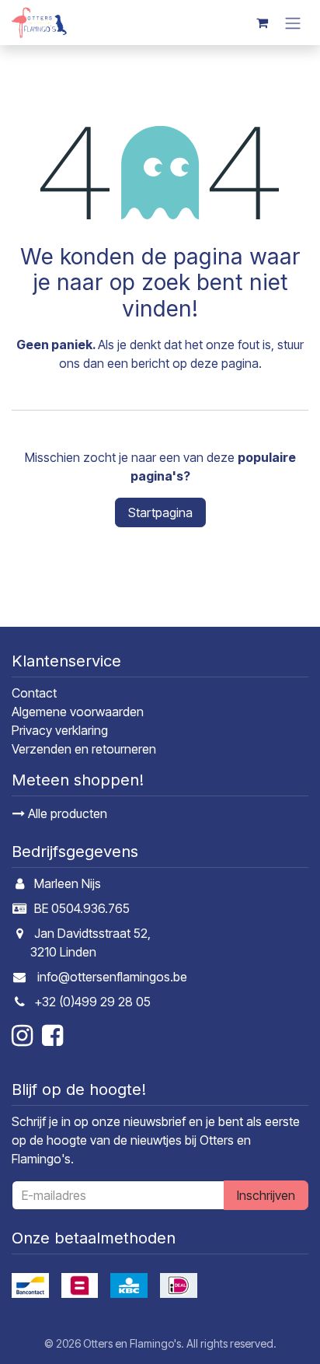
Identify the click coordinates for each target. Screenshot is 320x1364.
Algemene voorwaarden (78, 711)
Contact (34, 693)
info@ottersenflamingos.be (112, 977)
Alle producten (66, 813)
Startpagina (160, 512)
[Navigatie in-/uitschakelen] (292, 22)
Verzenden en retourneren (84, 749)
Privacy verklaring (60, 730)
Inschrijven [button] (266, 1195)
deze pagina (224, 363)
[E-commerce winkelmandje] (261, 22)
